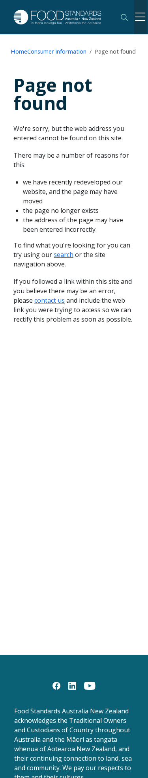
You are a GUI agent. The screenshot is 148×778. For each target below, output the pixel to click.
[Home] (61, 17)
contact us (49, 300)
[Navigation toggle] (140, 17)
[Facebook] (56, 685)
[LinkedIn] (72, 685)
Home (19, 51)
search (63, 254)
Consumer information (56, 51)
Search (124, 17)
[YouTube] (90, 685)
